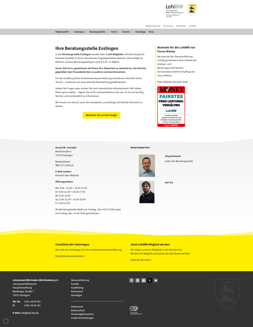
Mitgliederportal (153, 25)
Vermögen (76, 295)
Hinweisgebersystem (82, 314)
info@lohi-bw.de (30, 313)
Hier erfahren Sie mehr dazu (172, 82)
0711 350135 (67, 165)
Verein (114, 31)
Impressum (77, 306)
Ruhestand (77, 291)
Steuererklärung (80, 280)
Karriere (126, 31)
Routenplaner (62, 161)
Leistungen (79, 31)
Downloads (168, 25)
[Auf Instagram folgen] (137, 280)
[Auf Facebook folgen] (131, 280)
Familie (75, 284)
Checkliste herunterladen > (70, 256)
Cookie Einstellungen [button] (82, 318)
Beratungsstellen (97, 31)
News (151, 31)
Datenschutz (78, 310)
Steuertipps (140, 31)
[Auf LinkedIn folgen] (144, 280)
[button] (6, 321)
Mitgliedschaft (61, 31)
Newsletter (181, 25)
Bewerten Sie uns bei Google (101, 115)
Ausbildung (77, 287)
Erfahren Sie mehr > (141, 260)
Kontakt (192, 25)
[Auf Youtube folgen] (156, 280)
